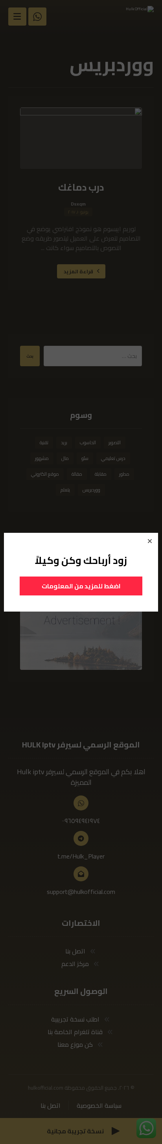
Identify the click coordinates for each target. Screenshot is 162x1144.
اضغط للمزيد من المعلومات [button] (81, 586)
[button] (149, 541)
